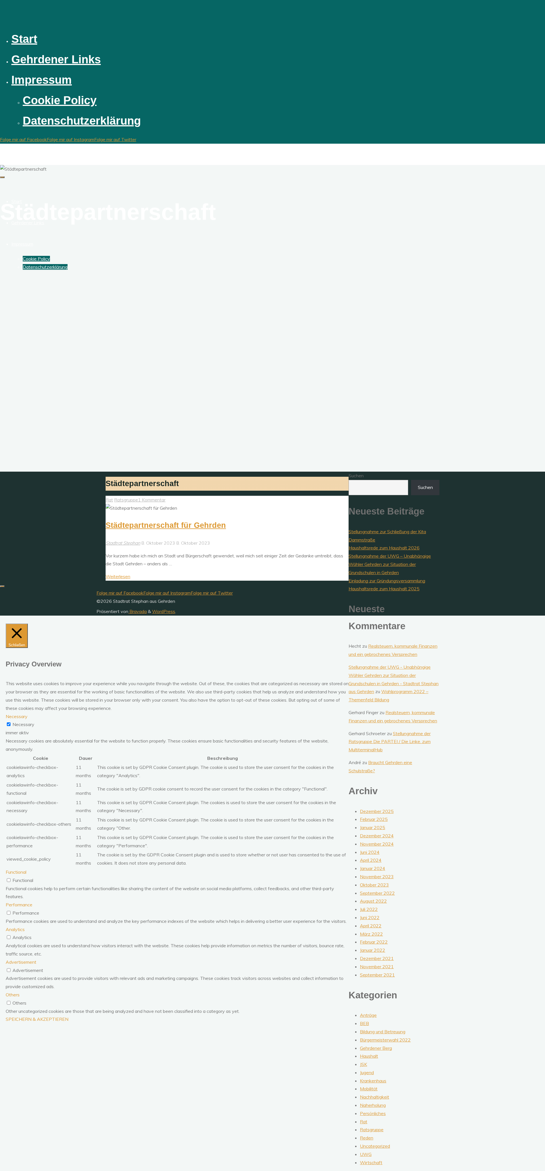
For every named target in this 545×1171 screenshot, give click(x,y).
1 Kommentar (151, 500)
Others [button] (13, 995)
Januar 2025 (372, 827)
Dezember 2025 (377, 811)
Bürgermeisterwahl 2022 (385, 1040)
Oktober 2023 (374, 885)
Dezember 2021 (377, 958)
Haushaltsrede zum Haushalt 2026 (384, 548)
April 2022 (371, 926)
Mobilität (369, 1088)
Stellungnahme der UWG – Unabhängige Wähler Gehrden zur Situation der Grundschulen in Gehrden (390, 564)
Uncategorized (375, 1146)
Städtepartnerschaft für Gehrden (166, 525)
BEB (364, 1023)
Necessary (23, 724)
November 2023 (377, 876)
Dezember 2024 (377, 835)
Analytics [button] (15, 929)
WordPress (163, 611)
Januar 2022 (372, 950)
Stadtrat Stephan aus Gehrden (43, 149)
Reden (366, 1138)
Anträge (368, 1015)
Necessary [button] (17, 716)
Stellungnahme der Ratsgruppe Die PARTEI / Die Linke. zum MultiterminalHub (390, 742)
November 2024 (377, 844)
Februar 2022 (374, 942)
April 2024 (371, 860)
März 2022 (371, 934)
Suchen (356, 475)
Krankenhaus (373, 1081)
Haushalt (369, 1056)
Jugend (367, 1072)
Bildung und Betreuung (382, 1031)
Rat (109, 500)
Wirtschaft (371, 1162)
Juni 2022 (370, 917)
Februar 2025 (374, 819)
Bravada (137, 611)
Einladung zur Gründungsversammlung (387, 581)
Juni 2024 (370, 852)
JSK (363, 1064)
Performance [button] (19, 904)
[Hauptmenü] (2, 177)
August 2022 (373, 901)
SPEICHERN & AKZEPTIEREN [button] (37, 1019)
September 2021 (377, 975)
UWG (366, 1154)
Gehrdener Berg (376, 1048)
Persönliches (373, 1113)
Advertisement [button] (21, 962)
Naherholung (373, 1105)
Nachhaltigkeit (374, 1097)
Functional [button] (16, 872)
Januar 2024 (372, 868)
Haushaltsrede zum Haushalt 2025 (384, 588)
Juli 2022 (369, 909)
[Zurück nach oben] (2, 586)
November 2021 (377, 966)
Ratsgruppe (126, 500)
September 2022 (377, 893)
